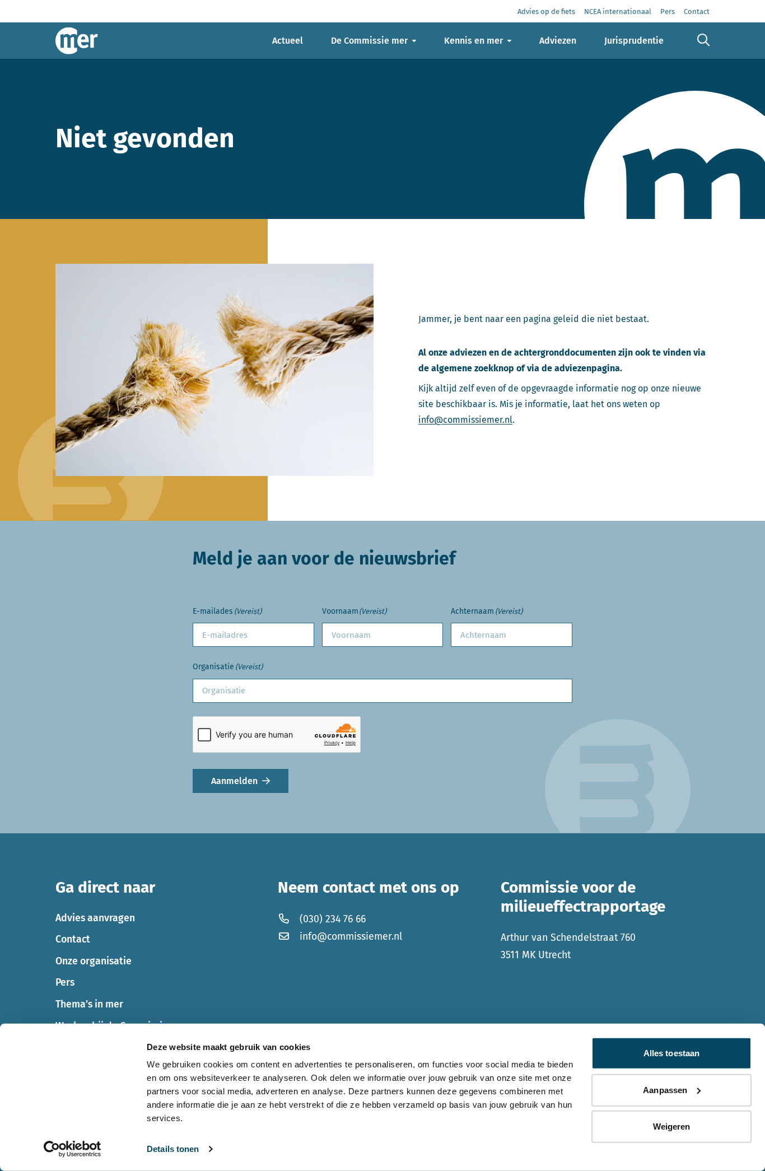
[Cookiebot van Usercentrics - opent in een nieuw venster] (73, 1149)
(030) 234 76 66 (333, 919)
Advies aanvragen (95, 918)
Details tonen (173, 1149)
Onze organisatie (93, 961)
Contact (72, 939)
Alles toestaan (671, 1053)
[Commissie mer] (76, 40)
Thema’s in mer (89, 1004)
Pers (64, 982)
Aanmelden (234, 781)
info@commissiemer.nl (465, 419)
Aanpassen (665, 1089)
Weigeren (672, 1126)
